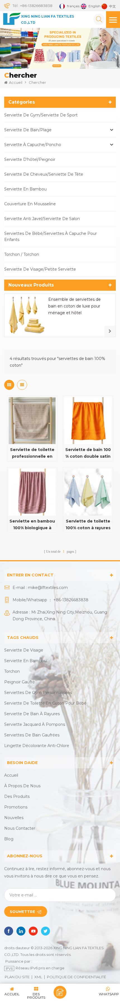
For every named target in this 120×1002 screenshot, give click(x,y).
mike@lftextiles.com (48, 587)
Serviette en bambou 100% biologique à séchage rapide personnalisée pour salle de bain (32, 525)
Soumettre (22, 911)
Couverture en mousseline (30, 203)
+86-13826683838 (36, 5)
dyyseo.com (44, 961)
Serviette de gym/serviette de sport (41, 115)
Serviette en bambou (25, 189)
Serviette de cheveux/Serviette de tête (43, 174)
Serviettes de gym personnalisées (38, 692)
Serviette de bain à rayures (32, 713)
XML (38, 977)
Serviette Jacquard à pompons (34, 724)
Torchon (12, 671)
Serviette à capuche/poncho (32, 144)
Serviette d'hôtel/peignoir (29, 159)
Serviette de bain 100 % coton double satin (88, 453)
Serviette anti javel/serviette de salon (42, 218)
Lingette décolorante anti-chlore (36, 745)
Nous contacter (19, 828)
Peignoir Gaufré (19, 681)
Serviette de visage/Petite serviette (40, 269)
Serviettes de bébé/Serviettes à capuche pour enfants (50, 236)
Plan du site (17, 977)
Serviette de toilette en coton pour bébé (45, 703)
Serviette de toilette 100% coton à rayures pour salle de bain (88, 525)
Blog (8, 838)
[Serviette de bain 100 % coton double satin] (87, 420)
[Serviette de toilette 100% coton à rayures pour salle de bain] (87, 492)
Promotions (15, 807)
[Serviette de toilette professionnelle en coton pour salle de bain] (32, 420)
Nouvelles (13, 817)
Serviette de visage (23, 650)
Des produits (17, 796)
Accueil (15, 82)
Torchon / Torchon (21, 254)
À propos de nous (22, 785)
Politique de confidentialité (76, 977)
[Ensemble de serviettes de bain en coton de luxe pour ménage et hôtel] (26, 315)
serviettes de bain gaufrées (31, 735)
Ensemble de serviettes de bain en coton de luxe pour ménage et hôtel (74, 306)
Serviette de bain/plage (28, 129)
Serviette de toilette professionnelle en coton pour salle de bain (32, 453)
